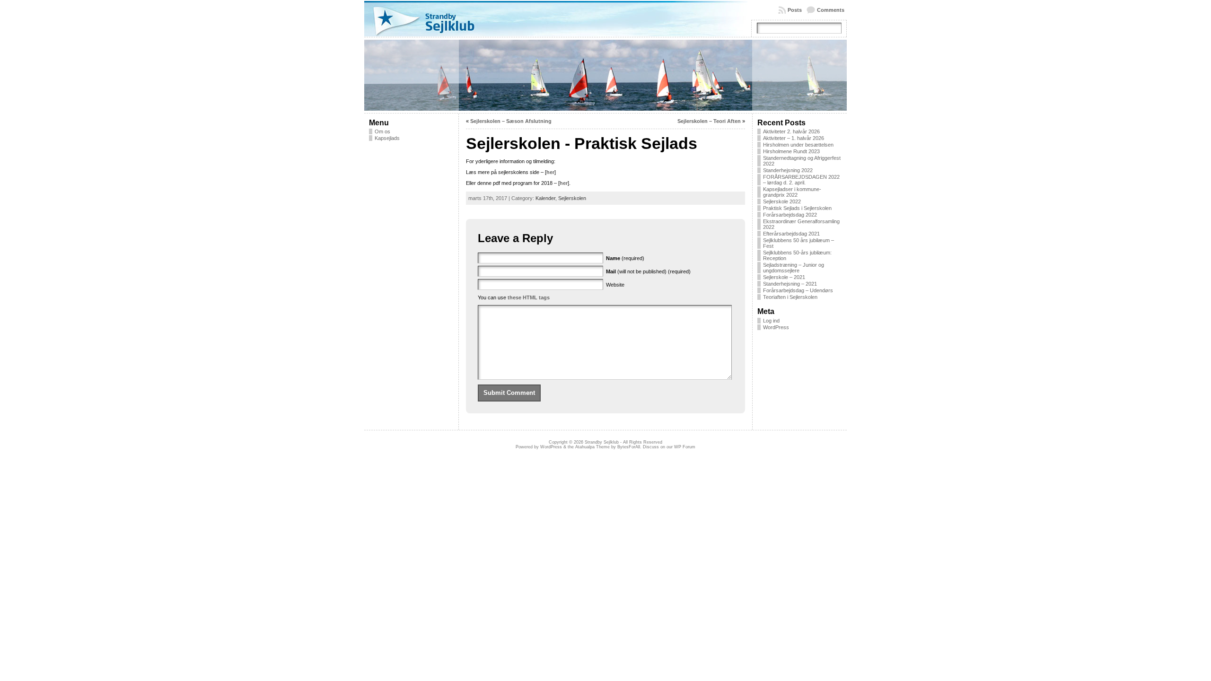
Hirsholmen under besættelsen (798, 145)
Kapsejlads (387, 138)
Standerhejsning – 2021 (790, 284)
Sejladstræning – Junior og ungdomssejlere (793, 267)
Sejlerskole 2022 (782, 201)
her (550, 172)
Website (615, 285)
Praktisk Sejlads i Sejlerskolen (797, 208)
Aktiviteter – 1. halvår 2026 (793, 138)
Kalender (545, 198)
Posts (795, 10)
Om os (382, 131)
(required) (625, 258)
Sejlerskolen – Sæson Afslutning (511, 121)
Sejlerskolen (572, 198)
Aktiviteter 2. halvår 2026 (791, 131)
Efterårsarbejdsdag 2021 (791, 233)
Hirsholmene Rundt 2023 (791, 151)
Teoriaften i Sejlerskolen (790, 297)
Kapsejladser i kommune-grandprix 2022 (792, 192)
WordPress (776, 327)
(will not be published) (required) (648, 271)
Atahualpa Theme (592, 447)
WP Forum (684, 447)
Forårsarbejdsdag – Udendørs (798, 290)
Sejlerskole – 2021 (784, 277)
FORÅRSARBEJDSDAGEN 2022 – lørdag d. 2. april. (801, 179)
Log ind (771, 320)
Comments (830, 10)
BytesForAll (628, 447)
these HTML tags (529, 297)
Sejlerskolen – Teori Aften (709, 121)
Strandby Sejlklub (602, 442)
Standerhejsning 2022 (788, 170)
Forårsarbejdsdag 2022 (790, 215)
